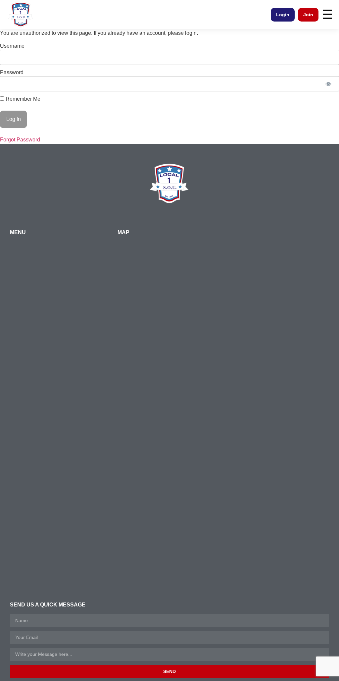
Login (282, 14)
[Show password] (328, 83)
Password (12, 72)
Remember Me (22, 99)
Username (12, 46)
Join (308, 14)
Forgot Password (20, 139)
